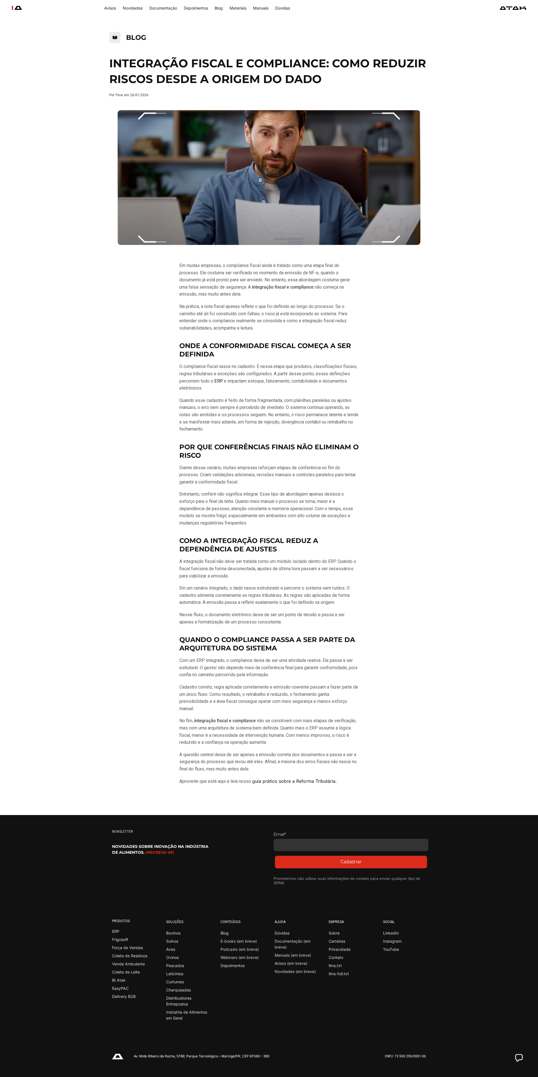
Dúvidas (282, 8)
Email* (279, 834)
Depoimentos (196, 8)
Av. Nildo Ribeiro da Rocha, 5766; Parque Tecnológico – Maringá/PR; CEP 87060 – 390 (202, 1056)
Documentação (163, 8)
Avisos (110, 8)
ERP (218, 381)
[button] (519, 1058)
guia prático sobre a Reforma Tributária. (294, 781)
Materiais (237, 8)
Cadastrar (351, 861)
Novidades (133, 8)
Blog (219, 8)
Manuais (260, 8)
